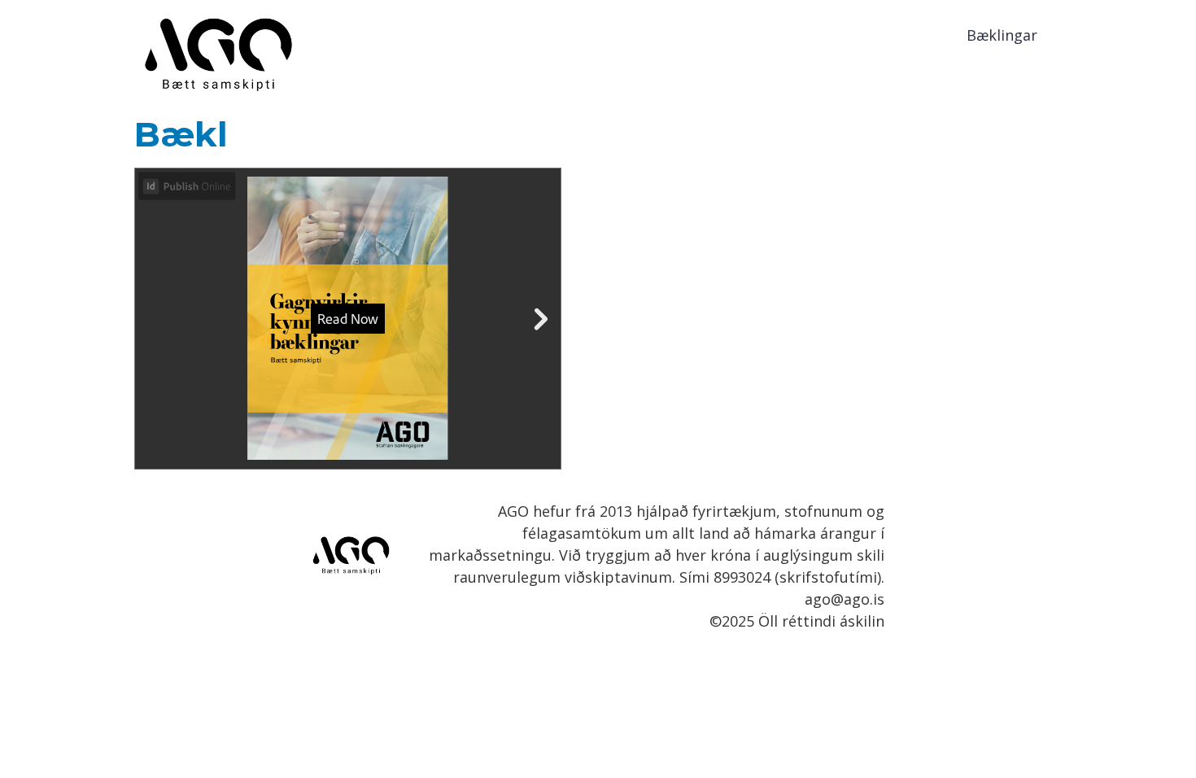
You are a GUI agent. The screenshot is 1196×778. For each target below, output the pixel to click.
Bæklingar (1002, 35)
